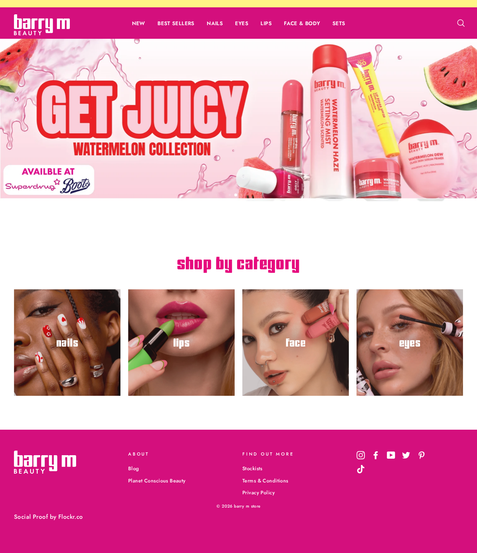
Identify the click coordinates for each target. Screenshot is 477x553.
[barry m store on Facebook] (376, 455)
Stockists (252, 468)
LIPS (266, 23)
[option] (238, 120)
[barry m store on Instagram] (361, 455)
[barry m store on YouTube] (391, 455)
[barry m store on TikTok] (361, 469)
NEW (138, 23)
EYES (241, 23)
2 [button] (236, 195)
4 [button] (248, 195)
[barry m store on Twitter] (406, 455)
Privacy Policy (258, 492)
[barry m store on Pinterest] (421, 455)
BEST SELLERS (176, 23)
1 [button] (230, 195)
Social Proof (31, 516)
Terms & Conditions (265, 480)
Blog (133, 468)
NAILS (215, 23)
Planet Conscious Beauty (157, 480)
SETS (338, 23)
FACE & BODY (302, 23)
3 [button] (242, 195)
